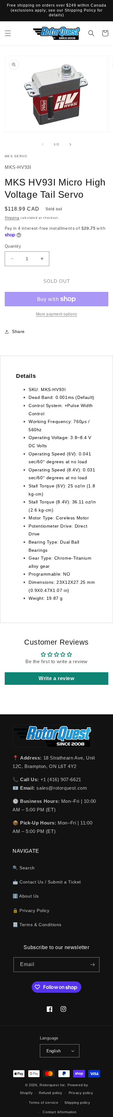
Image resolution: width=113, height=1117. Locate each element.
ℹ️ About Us (26, 896)
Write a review (56, 678)
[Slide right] (70, 144)
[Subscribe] (92, 964)
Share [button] (18, 331)
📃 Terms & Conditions (37, 924)
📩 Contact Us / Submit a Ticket (47, 881)
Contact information (59, 1112)
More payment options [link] (56, 314)
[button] (8, 33)
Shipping (12, 217)
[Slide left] (43, 144)
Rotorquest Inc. (53, 1085)
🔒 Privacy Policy (31, 910)
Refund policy (50, 1093)
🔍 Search (24, 867)
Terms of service (43, 1102)
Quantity (13, 246)
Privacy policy (81, 1093)
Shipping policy (77, 1102)
